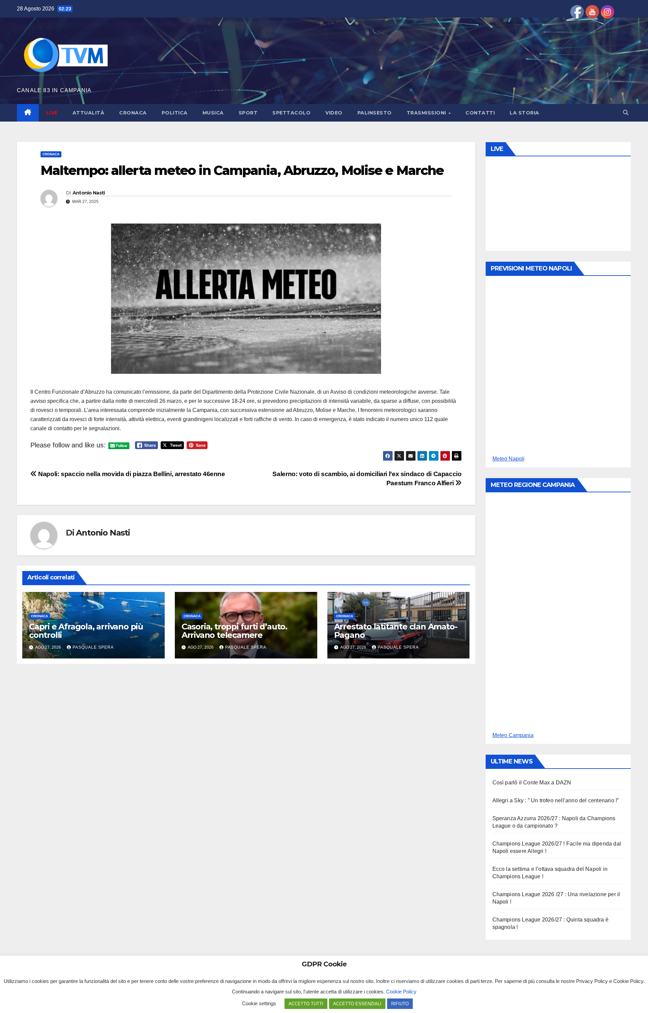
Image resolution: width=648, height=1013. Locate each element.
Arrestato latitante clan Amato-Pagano (395, 631)
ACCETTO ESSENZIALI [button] (357, 1003)
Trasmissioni (427, 113)
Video (334, 113)
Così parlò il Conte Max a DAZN (531, 782)
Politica (175, 113)
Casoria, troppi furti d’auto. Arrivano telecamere (234, 631)
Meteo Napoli (508, 459)
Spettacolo (291, 113)
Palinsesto (374, 113)
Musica (213, 113)
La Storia (524, 113)
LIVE (52, 113)
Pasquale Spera (93, 647)
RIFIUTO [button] (400, 1003)
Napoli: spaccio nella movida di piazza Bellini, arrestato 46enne (131, 473)
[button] (625, 112)
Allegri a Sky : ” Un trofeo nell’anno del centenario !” (555, 800)
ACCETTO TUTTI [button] (306, 1003)
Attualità (89, 113)
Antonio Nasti (89, 193)
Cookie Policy (401, 991)
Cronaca (133, 113)
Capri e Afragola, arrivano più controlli (86, 631)
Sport (248, 113)
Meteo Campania (513, 735)
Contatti (480, 113)
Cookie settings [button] (259, 1003)
